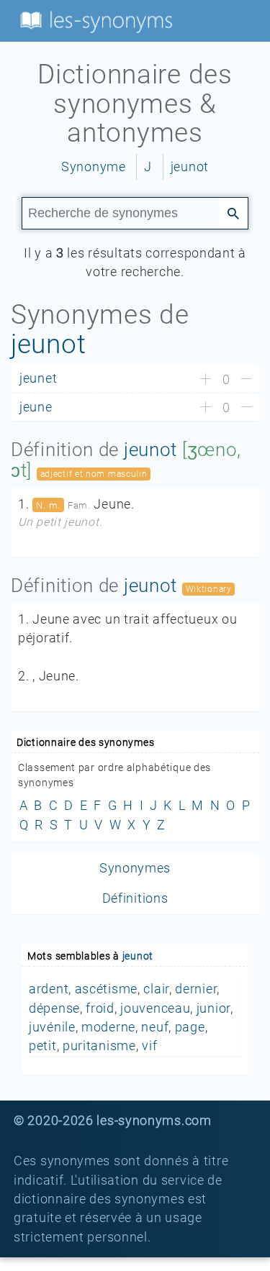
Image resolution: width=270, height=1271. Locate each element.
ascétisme (106, 989)
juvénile (52, 1027)
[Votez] (205, 379)
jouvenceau (155, 1008)
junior (213, 1008)
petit (43, 1046)
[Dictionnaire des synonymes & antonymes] (93, 20)
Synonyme (93, 167)
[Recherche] (233, 212)
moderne (108, 1027)
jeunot (190, 167)
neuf (154, 1027)
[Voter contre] (246, 379)
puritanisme (99, 1046)
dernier (196, 989)
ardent (48, 989)
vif (149, 1046)
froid (100, 1008)
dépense (54, 1008)
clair (156, 989)
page (190, 1027)
